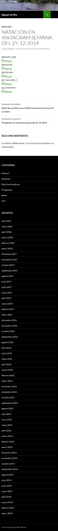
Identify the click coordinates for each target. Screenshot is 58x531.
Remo (4, 195)
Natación (6, 27)
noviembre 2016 (9, 325)
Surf (4, 201)
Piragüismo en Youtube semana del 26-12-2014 (24, 121)
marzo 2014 (7, 502)
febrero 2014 (8, 507)
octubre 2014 (8, 463)
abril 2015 (6, 430)
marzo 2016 (7, 370)
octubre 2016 (8, 331)
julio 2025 (6, 221)
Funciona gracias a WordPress (14, 527)
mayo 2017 (7, 292)
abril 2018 (6, 232)
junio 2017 (7, 287)
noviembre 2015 (9, 392)
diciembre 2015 (9, 386)
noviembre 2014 (9, 458)
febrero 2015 (8, 441)
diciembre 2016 (9, 320)
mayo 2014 (7, 491)
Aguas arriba (9, 14)
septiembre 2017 (10, 270)
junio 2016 (7, 353)
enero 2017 (7, 314)
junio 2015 (7, 419)
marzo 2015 (7, 436)
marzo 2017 (7, 303)
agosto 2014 (7, 474)
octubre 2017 (8, 265)
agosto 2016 (7, 342)
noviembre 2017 (9, 259)
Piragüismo (7, 189)
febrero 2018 (8, 243)
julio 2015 (6, 414)
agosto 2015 (7, 408)
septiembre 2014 (10, 469)
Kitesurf (5, 173)
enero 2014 (7, 513)
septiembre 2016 (10, 336)
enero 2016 (7, 381)
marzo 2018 (7, 237)
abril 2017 (6, 298)
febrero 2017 (8, 309)
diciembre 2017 (9, 254)
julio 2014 (6, 480)
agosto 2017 (7, 276)
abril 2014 (6, 496)
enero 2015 (7, 447)
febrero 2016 (8, 375)
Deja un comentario (39, 49)
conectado (30, 143)
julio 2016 (6, 347)
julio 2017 (6, 281)
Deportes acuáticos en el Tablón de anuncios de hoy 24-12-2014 (28, 108)
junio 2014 (7, 485)
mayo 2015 (7, 425)
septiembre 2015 (10, 403)
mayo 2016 (7, 359)
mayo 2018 (7, 226)
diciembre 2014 (9, 452)
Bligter (24, 49)
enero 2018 (7, 248)
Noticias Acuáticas (10, 184)
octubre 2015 (8, 397)
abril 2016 (6, 364)
